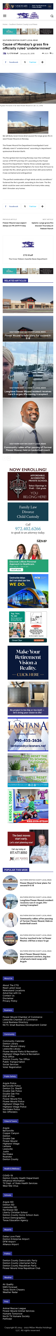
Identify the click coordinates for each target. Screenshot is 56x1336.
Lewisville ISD (10, 1207)
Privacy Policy (10, 1000)
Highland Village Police (14, 1106)
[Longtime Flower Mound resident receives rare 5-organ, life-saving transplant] (28, 370)
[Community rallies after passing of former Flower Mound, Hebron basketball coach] (28, 426)
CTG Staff (14, 53)
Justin (6, 1151)
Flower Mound (10, 1141)
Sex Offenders (10, 1111)
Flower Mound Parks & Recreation (20, 1051)
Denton (6, 1136)
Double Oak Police (12, 1091)
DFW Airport (9, 1241)
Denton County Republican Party (20, 1265)
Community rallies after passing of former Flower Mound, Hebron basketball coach (28, 448)
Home (5, 24)
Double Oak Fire (11, 1093)
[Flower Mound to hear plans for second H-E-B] (28, 314)
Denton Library (10, 1043)
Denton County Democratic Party (20, 1260)
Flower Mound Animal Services (18, 1311)
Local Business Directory (15, 1022)
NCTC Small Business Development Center (25, 1025)
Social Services (10, 1064)
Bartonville (8, 1130)
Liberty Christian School (15, 1212)
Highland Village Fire (13, 1104)
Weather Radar (10, 1292)
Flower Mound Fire (12, 1098)
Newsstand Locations (14, 990)
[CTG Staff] (5, 53)
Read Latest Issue (12, 987)
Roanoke (7, 1156)
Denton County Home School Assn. (21, 1215)
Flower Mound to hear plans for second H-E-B (28, 337)
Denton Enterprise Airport (16, 1239)
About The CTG (11, 985)
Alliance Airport (11, 1244)
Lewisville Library (12, 1048)
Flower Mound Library (14, 1046)
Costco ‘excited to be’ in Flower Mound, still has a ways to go (35, 939)
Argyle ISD (8, 1202)
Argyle (6, 1128)
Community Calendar (13, 1041)
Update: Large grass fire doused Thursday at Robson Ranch (42, 226)
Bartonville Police (12, 1085)
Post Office (8, 1056)
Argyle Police (9, 1083)
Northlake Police (11, 1109)
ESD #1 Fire (9, 1096)
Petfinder (7, 1318)
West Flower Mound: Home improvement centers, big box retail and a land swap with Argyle (35, 958)
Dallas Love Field (11, 1236)
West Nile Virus (10, 1185)
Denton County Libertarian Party (19, 1263)
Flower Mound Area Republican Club (21, 1268)
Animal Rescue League (14, 1308)
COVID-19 (8, 1175)
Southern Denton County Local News (23, 24)
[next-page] (8, 458)
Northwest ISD (10, 1209)
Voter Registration (12, 1067)
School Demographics (14, 1217)
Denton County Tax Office (16, 1059)
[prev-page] (4, 458)
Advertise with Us (12, 993)
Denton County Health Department (21, 1178)
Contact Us (8, 995)
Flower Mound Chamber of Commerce (22, 1017)
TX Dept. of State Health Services (20, 1183)
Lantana (7, 1146)
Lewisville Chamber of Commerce (20, 1019)
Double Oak (9, 1138)
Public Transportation (14, 1061)
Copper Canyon (11, 1133)
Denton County (10, 1159)
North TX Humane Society (16, 1316)
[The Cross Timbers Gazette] (28, 15)
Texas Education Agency (15, 1220)
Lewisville (8, 1149)
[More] (42, 62)
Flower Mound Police (13, 1101)
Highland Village (11, 1143)
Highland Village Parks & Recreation (21, 1054)
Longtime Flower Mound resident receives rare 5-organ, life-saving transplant (28, 393)
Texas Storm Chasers (14, 1289)
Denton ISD (8, 1204)
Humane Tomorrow (12, 1313)
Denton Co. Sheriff (12, 1088)
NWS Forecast (10, 1287)
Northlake (8, 1154)
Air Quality (8, 1284)
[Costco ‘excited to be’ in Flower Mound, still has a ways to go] (10, 938)
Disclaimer (8, 998)
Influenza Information (13, 1180)
